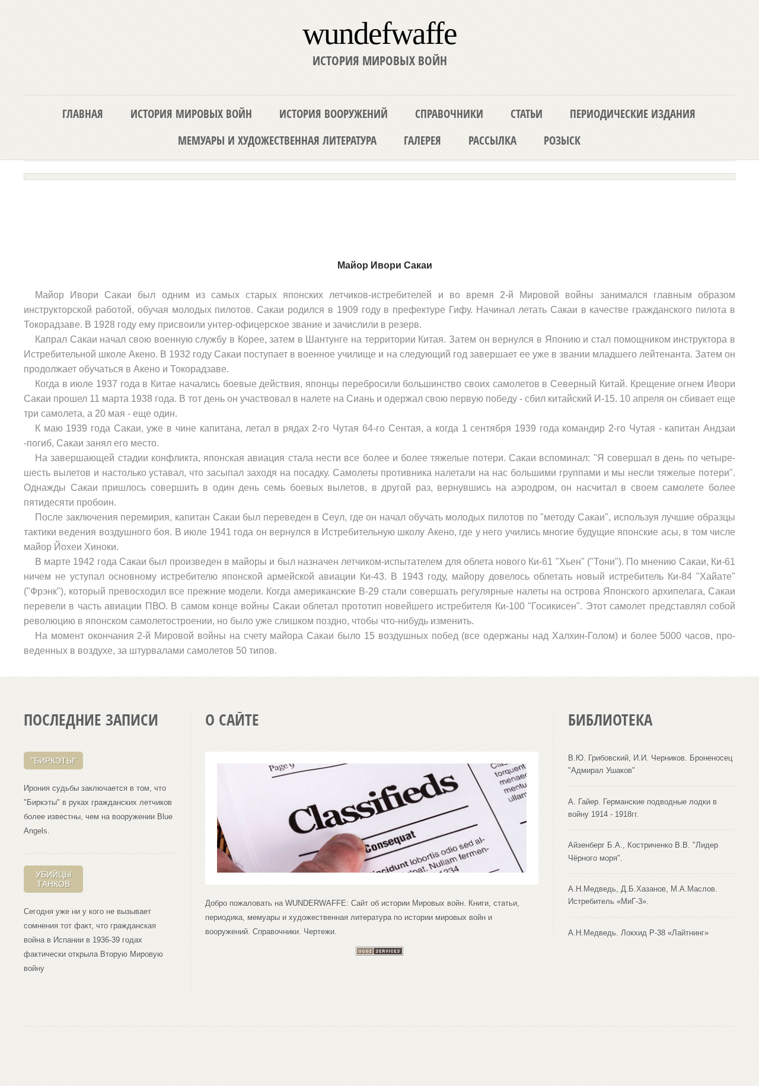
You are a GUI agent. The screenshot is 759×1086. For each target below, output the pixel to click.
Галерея (422, 140)
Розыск (562, 140)
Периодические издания (633, 113)
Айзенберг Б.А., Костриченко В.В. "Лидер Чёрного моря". (643, 851)
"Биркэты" (53, 760)
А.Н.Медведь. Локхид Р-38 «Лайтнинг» (638, 932)
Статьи (527, 113)
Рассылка (492, 140)
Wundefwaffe (379, 32)
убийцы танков (53, 879)
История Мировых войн (191, 113)
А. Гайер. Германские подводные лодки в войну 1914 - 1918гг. (642, 808)
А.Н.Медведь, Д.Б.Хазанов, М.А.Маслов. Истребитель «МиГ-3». (642, 895)
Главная (82, 113)
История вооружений (333, 113)
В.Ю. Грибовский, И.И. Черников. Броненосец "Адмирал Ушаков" (650, 764)
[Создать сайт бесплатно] (379, 952)
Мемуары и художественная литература (277, 140)
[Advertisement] (379, 214)
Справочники (449, 113)
